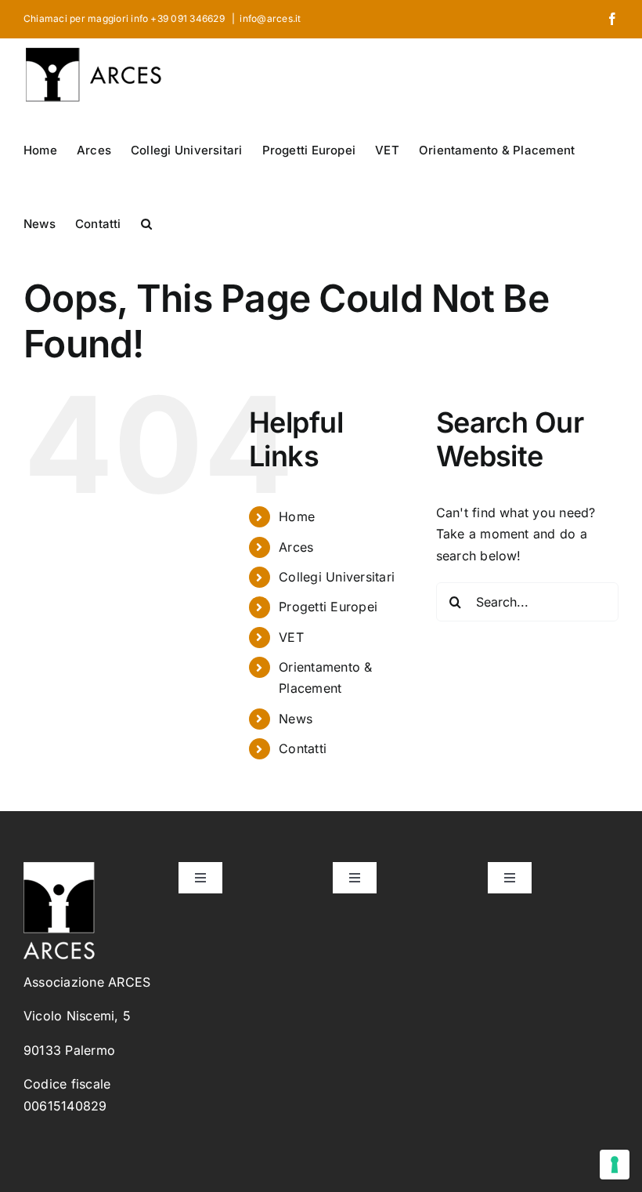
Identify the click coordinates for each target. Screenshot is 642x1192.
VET (291, 637)
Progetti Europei (328, 606)
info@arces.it (270, 18)
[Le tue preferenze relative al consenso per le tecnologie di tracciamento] (614, 1164)
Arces (296, 547)
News (295, 718)
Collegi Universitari (337, 577)
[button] (146, 222)
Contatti (302, 748)
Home (297, 516)
